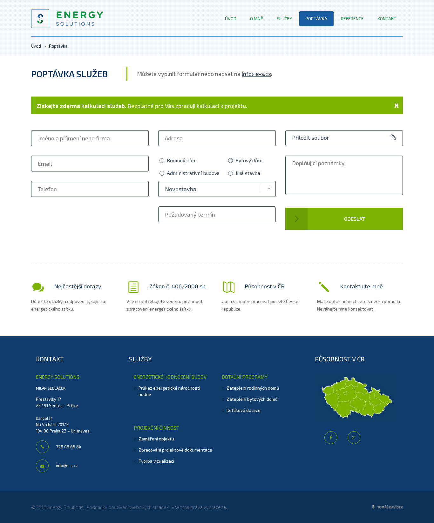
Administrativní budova (193, 173)
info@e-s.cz (256, 73)
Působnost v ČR (264, 286)
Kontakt (387, 18)
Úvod (230, 18)
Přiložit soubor (310, 137)
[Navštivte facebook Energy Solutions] (330, 437)
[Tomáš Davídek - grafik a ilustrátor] (387, 507)
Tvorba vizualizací (156, 461)
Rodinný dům (182, 160)
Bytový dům (248, 160)
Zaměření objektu (156, 438)
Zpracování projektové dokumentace (175, 450)
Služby (284, 18)
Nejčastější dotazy (77, 286)
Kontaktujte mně (361, 286)
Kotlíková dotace (244, 410)
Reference (352, 18)
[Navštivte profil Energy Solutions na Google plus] (354, 437)
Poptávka (316, 18)
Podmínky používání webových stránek (127, 507)
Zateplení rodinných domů (253, 388)
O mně (256, 18)
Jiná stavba (247, 173)
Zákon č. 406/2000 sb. (177, 286)
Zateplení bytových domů (252, 399)
